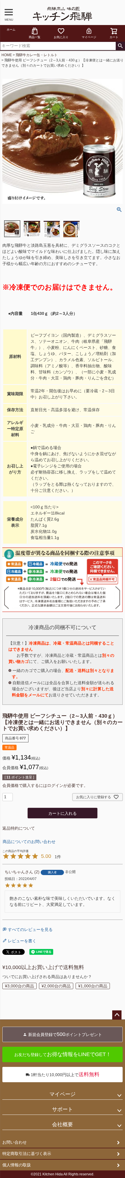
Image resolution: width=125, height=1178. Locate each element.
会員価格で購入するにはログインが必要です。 (45, 785)
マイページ (89, 37)
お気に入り (61, 37)
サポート (62, 1109)
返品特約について (18, 828)
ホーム (11, 29)
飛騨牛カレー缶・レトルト (37, 55)
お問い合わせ (14, 1142)
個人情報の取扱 (16, 1165)
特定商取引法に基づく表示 (26, 1153)
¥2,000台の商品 (56, 986)
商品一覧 (34, 37)
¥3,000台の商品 (19, 986)
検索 (120, 46)
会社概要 (62, 1124)
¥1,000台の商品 (92, 986)
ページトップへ (117, 1015)
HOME (6, 55)
